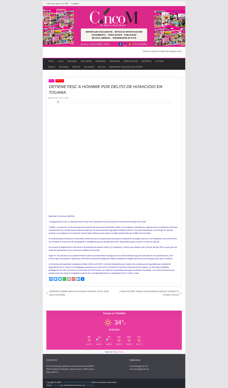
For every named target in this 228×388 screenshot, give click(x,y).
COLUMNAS (89, 67)
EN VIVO (101, 67)
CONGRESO (100, 61)
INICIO (51, 61)
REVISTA (76, 67)
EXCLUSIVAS (86, 61)
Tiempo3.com (118, 352)
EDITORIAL (64, 67)
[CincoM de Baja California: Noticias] (114, 7)
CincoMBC (65, 98)
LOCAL (61, 61)
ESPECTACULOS (131, 61)
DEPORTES (146, 61)
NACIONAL (72, 61)
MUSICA (51, 67)
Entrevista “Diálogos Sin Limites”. (126, 67)
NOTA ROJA (115, 61)
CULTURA (159, 61)
